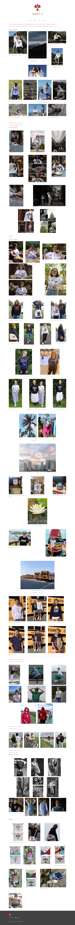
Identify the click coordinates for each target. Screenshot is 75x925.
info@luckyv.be (16, 917)
